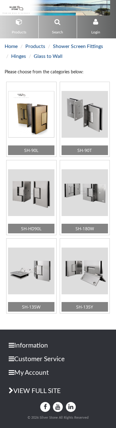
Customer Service (39, 359)
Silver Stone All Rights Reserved (64, 417)
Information (31, 345)
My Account (31, 373)
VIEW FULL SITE (37, 391)
